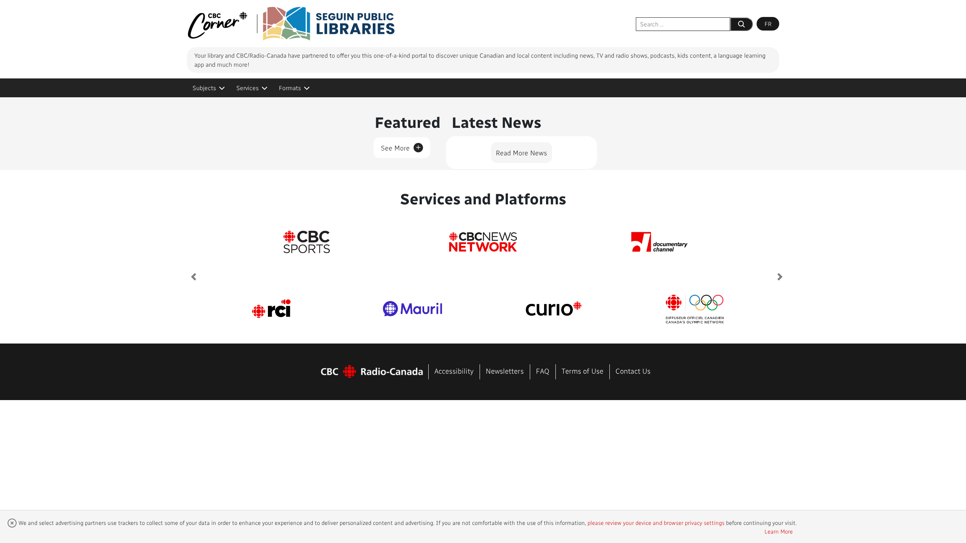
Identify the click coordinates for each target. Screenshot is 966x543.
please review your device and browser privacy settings (656, 522)
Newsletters (505, 371)
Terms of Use (582, 371)
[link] (209, 88)
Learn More (778, 531)
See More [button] (401, 146)
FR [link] (768, 23)
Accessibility (454, 371)
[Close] (12, 523)
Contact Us (633, 371)
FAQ (542, 371)
